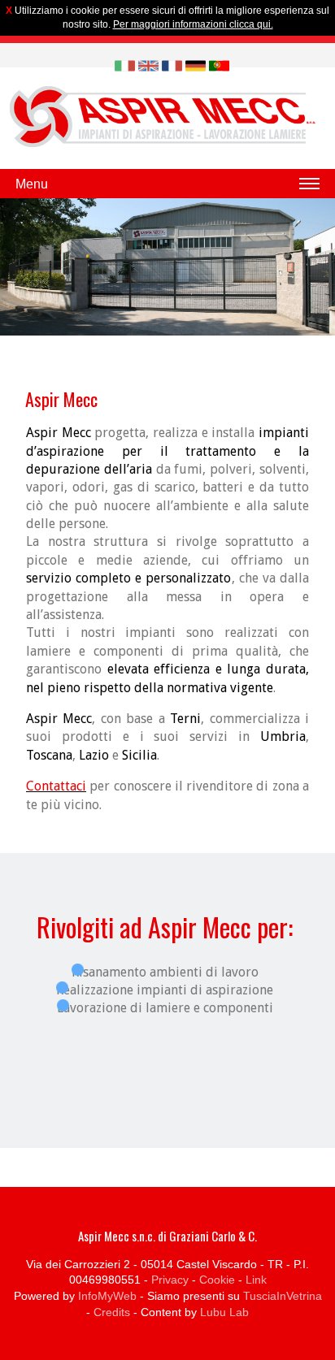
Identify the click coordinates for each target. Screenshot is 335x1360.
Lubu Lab (224, 1312)
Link (256, 1279)
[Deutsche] (195, 65)
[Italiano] (125, 65)
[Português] (219, 65)
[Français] (172, 65)
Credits (112, 1312)
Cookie (217, 1279)
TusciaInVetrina (282, 1295)
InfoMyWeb (107, 1295)
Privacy (170, 1279)
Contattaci (56, 786)
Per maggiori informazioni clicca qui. (193, 24)
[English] (148, 65)
